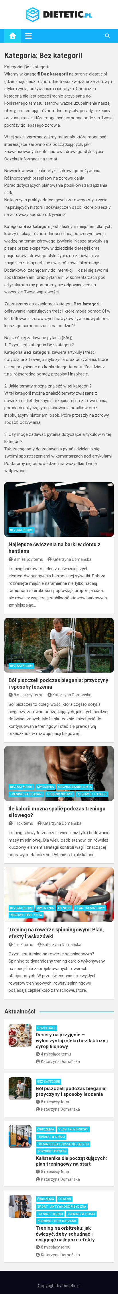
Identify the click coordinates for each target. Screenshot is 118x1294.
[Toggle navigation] (28, 35)
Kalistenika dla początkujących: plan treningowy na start (71, 1161)
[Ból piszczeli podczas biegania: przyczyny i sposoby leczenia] (59, 645)
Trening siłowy (60, 794)
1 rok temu (23, 823)
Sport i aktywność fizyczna (61, 1206)
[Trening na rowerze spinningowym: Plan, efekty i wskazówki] (59, 894)
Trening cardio (50, 1214)
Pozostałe (46, 1028)
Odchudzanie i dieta (75, 787)
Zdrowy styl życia (26, 915)
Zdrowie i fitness (92, 794)
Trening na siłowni (26, 794)
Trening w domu (51, 1137)
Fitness (64, 908)
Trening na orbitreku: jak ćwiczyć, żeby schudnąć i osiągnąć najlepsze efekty (65, 1234)
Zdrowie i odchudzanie (57, 1221)
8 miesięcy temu (28, 559)
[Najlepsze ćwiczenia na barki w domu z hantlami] (59, 509)
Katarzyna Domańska (71, 559)
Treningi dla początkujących (63, 1144)
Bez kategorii (21, 530)
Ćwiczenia (45, 787)
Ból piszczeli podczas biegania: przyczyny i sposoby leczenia (71, 1091)
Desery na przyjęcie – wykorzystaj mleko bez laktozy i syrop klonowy (72, 1040)
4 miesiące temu (56, 1054)
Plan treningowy (90, 908)
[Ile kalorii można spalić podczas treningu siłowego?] (59, 773)
